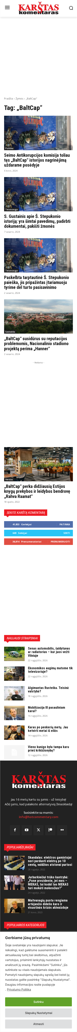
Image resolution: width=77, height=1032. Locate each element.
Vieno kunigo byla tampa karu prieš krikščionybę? (48, 749)
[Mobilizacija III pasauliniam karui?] (14, 713)
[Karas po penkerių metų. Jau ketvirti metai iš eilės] (14, 732)
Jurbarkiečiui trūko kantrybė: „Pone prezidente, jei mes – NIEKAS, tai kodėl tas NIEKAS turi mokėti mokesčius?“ (48, 882)
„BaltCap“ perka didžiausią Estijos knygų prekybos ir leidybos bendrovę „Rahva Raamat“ (37, 491)
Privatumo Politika (19, 989)
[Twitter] (39, 830)
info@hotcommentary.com (38, 817)
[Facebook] (15, 830)
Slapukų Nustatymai (38, 1013)
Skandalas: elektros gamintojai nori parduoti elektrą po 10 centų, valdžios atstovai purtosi (50, 861)
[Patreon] (50, 830)
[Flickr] (62, 830)
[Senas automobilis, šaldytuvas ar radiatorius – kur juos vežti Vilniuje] (14, 654)
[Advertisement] (38, 56)
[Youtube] (27, 830)
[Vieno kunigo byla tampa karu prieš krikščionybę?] (14, 752)
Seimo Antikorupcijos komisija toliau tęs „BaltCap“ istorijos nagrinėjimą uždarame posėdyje (37, 160)
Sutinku (38, 1001)
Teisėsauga (11, 209)
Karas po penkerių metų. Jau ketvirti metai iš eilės (48, 729)
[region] (38, 982)
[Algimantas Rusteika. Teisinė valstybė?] (14, 693)
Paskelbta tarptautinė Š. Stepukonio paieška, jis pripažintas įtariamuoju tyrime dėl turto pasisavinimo (36, 282)
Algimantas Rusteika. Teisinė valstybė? (48, 689)
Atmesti (38, 1024)
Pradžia (8, 98)
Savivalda (10, 331)
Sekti (66, 532)
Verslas (9, 479)
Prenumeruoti (60, 541)
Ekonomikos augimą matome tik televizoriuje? (50, 670)
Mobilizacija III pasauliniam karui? (46, 709)
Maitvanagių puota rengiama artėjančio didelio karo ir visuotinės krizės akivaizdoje (48, 904)
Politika (9, 148)
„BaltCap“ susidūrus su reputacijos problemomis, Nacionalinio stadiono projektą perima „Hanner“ (36, 343)
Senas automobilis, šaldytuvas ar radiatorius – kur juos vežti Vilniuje (49, 652)
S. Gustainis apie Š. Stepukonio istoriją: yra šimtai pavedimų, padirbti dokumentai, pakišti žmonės (37, 221)
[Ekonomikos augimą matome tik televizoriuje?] (14, 673)
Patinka (65, 524)
